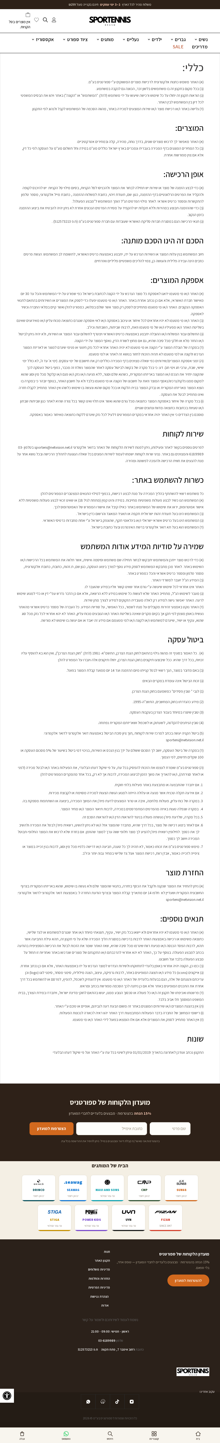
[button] (7, 1396)
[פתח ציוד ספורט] (64, 39)
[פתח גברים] (172, 39)
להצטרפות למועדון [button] (188, 1280)
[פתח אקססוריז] (33, 39)
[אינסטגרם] (131, 1401)
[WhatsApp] (88, 1401)
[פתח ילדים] (149, 39)
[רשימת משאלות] (36, 21)
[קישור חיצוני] (103, 1401)
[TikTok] (117, 1401)
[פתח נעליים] (124, 39)
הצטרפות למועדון (51, 1128)
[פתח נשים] (195, 39)
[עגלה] (28, 15)
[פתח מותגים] (98, 39)
